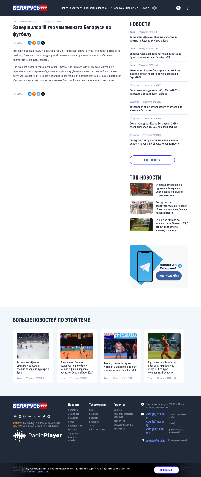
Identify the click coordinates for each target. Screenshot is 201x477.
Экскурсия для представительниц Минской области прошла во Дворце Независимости (154, 141)
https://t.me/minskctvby (143, 247)
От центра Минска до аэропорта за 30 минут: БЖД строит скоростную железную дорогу (172, 225)
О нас (92, 409)
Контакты (94, 421)
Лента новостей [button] (70, 8)
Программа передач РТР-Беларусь (104, 8)
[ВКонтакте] (30, 43)
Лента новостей (20, 21)
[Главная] (31, 8)
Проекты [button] (131, 8)
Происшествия (75, 425)
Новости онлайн (72, 439)
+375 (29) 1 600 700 (164, 431)
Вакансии (93, 417)
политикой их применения (36, 471)
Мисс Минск (119, 428)
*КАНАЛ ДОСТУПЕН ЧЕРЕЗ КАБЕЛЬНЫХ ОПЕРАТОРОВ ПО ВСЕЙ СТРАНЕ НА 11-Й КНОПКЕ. (36, 424)
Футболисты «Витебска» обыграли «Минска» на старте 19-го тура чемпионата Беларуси (162, 367)
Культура (72, 429)
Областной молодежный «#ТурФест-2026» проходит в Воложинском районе (154, 91)
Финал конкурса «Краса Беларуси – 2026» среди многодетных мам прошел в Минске (154, 125)
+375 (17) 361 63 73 (160, 423)
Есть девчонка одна (123, 424)
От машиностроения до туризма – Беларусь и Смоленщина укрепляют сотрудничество (169, 190)
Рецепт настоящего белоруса (123, 415)
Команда (93, 413)
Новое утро (119, 420)
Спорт (32, 21)
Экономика (73, 413)
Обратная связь (97, 429)
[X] (43, 43)
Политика (73, 409)
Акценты (118, 409)
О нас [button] (144, 8)
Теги (91, 425)
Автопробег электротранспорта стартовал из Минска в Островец (156, 108)
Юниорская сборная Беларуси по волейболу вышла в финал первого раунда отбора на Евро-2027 (155, 74)
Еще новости (152, 160)
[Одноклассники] (34, 43)
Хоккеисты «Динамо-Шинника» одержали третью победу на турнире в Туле (153, 38)
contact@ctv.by (166, 440)
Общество (134, 85)
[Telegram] (38, 43)
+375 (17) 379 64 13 (166, 416)
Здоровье (73, 433)
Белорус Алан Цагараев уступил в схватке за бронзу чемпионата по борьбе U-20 (155, 55)
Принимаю (166, 469)
